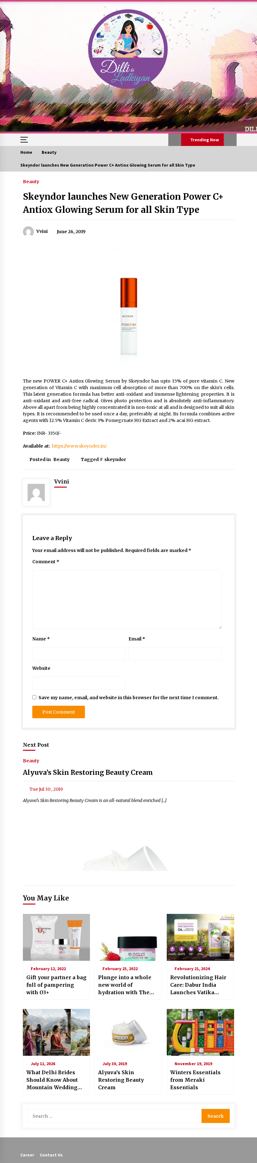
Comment (45, 561)
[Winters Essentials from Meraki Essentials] (200, 1032)
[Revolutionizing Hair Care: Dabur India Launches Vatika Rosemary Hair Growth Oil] (200, 937)
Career (27, 1155)
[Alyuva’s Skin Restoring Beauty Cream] (128, 1032)
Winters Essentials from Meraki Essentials (195, 1079)
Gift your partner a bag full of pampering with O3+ (56, 984)
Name (41, 639)
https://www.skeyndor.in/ (79, 446)
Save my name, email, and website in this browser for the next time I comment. (129, 697)
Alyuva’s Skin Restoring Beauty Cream (88, 772)
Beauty (31, 181)
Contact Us (51, 1155)
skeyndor (115, 459)
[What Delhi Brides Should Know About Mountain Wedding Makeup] (56, 1032)
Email (136, 639)
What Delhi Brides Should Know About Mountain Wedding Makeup (52, 1080)
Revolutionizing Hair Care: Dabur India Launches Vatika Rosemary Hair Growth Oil (198, 985)
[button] (174, 139)
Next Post (36, 745)
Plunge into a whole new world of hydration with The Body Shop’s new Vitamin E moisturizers (124, 985)
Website (41, 668)
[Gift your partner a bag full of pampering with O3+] (56, 937)
